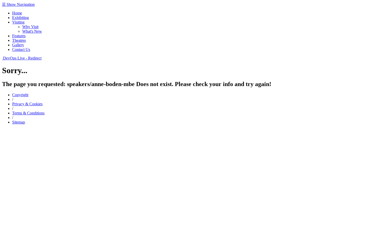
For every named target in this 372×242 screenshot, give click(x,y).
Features (19, 36)
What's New (32, 31)
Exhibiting (20, 17)
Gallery (18, 45)
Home (17, 13)
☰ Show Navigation (18, 4)
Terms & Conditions (28, 113)
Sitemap (18, 122)
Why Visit (30, 27)
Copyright (20, 95)
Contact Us (21, 49)
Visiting (18, 22)
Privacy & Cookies (27, 104)
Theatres (19, 40)
